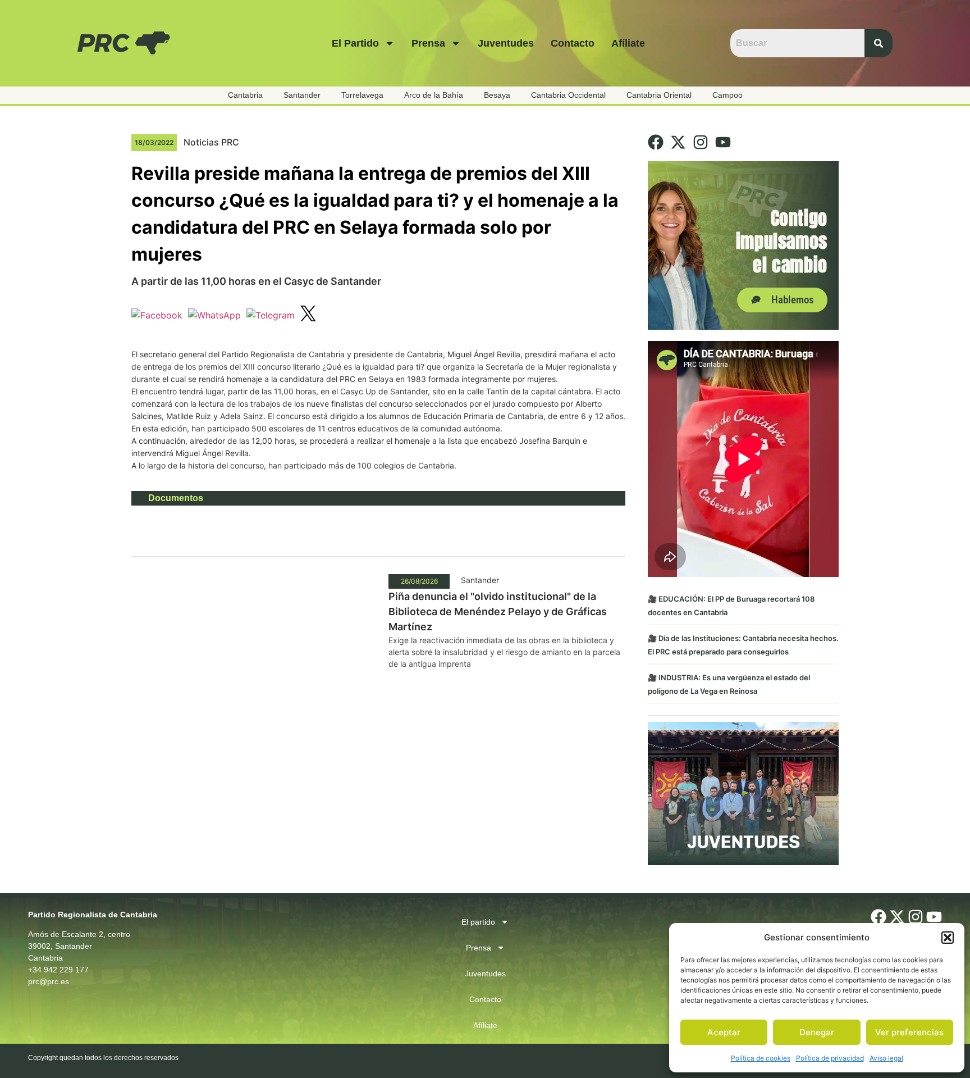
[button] (947, 937)
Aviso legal (886, 1058)
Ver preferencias (909, 1032)
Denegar (816, 1032)
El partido (355, 43)
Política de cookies (760, 1058)
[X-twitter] (678, 142)
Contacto (572, 43)
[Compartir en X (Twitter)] (308, 315)
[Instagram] (700, 142)
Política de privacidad (830, 1058)
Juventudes (506, 43)
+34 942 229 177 (58, 969)
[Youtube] (723, 142)
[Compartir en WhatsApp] (214, 315)
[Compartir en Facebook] (156, 315)
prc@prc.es (48, 981)
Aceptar (723, 1032)
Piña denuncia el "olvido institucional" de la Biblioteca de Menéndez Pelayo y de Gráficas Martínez (497, 611)
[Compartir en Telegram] (270, 315)
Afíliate (628, 43)
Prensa (428, 43)
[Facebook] (656, 142)
